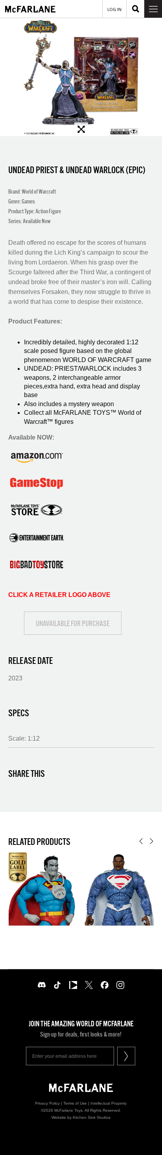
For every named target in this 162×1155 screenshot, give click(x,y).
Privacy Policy (47, 1103)
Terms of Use (75, 1103)
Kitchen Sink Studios (91, 1117)
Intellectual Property (108, 1103)
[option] (81, 77)
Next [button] (152, 841)
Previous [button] (141, 841)
